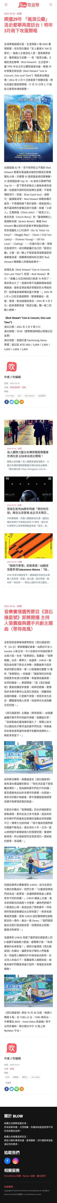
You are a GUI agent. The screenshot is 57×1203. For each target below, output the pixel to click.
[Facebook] (6, 402)
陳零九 (25, 1077)
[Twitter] (11, 402)
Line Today (10, 396)
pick (19, 396)
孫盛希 (8, 1083)
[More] (21, 402)
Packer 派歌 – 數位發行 (34, 1176)
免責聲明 (8, 1186)
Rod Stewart (30, 396)
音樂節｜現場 (20, 387)
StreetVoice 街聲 (12, 1176)
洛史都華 (42, 396)
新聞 (19, 13)
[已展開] (6, 4)
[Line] (16, 402)
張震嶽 (15, 1077)
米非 (7, 1077)
